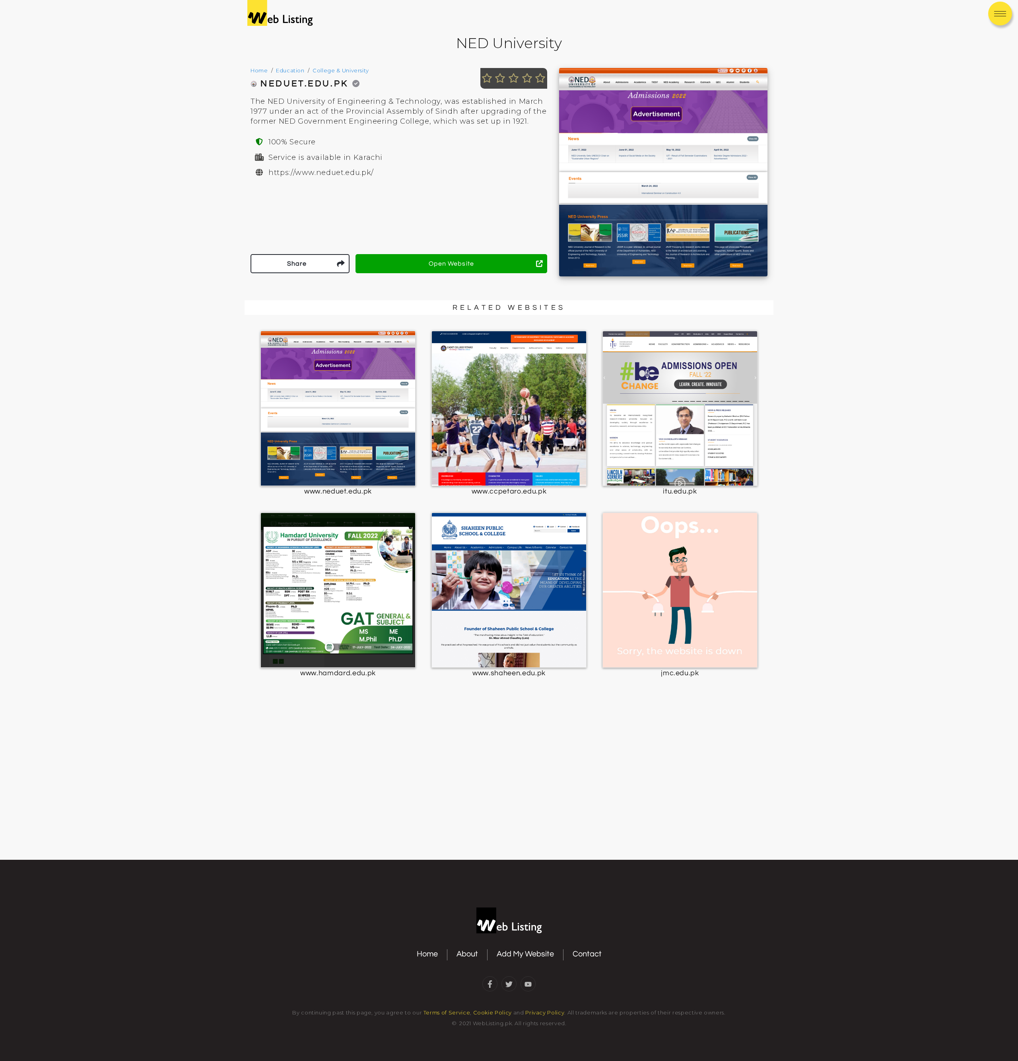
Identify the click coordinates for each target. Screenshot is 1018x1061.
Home (259, 70)
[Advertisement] (509, 793)
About (467, 954)
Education (290, 70)
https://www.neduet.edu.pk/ (321, 172)
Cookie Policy (492, 1012)
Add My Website (525, 954)
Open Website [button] (451, 263)
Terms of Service (447, 1012)
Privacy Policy (544, 1012)
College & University (341, 70)
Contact (587, 954)
